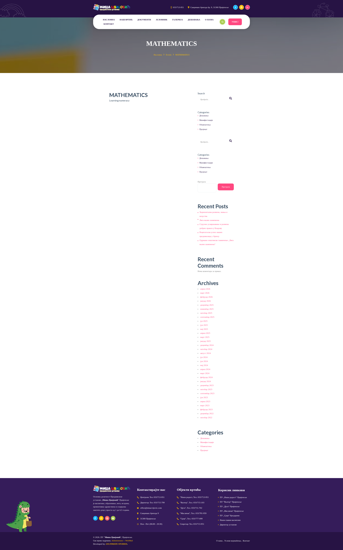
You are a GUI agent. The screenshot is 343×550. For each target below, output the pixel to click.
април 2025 (205, 333)
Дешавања (203, 116)
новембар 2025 (207, 309)
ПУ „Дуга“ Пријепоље (230, 506)
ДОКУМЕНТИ (144, 20)
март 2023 (204, 405)
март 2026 (204, 293)
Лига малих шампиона (209, 220)
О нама (219, 541)
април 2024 (205, 369)
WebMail (129, 541)
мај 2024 (204, 365)
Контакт (246, 541)
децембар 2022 (207, 413)
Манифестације (206, 120)
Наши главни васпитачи (230, 520)
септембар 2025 (207, 317)
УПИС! (235, 22)
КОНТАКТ (109, 24)
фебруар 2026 (206, 297)
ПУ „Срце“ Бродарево (230, 516)
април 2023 (205, 401)
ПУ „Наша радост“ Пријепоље (233, 497)
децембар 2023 (207, 385)
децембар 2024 (207, 345)
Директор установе (228, 525)
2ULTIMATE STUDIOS (116, 544)
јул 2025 (204, 321)
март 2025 (204, 337)
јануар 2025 (205, 341)
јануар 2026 (205, 301)
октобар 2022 (206, 417)
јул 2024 (204, 357)
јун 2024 (204, 361)
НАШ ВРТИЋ (126, 20)
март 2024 (204, 373)
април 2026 (205, 289)
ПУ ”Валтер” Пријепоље (231, 502)
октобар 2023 (206, 389)
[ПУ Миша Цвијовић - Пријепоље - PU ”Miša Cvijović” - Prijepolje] (111, 7)
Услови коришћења (232, 541)
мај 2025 (204, 329)
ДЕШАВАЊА (194, 20)
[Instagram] (241, 7)
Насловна (158, 55)
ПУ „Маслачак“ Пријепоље (232, 511)
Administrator (117, 541)
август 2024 (205, 353)
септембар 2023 (207, 393)
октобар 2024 (206, 349)
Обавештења (205, 125)
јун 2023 (204, 397)
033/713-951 (178, 7)
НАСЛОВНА (109, 20)
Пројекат (203, 129)
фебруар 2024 (206, 377)
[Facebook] (235, 7)
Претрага (202, 182)
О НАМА (209, 20)
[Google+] (247, 7)
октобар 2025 (206, 313)
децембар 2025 (207, 305)
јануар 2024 (205, 381)
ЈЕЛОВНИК (161, 20)
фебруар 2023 (206, 409)
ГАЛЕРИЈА (177, 20)
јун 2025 (204, 325)
